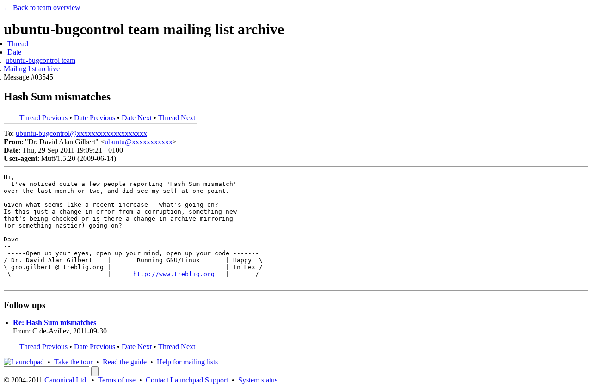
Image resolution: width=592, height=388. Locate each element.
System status (258, 380)
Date (14, 52)
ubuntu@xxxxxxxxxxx (139, 142)
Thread (17, 44)
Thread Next (176, 118)
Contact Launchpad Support (187, 380)
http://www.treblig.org (174, 274)
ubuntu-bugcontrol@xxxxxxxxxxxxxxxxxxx (81, 133)
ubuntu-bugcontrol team (40, 60)
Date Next (137, 118)
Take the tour (73, 362)
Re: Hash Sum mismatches (54, 322)
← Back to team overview (42, 8)
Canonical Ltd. (66, 380)
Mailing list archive (32, 69)
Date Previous (94, 118)
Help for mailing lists (187, 362)
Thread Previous (43, 118)
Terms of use (117, 380)
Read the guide (125, 362)
